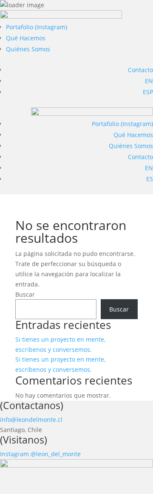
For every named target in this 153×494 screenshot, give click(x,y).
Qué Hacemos (25, 38)
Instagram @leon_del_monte (40, 454)
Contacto (140, 70)
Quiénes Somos (28, 49)
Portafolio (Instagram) (36, 27)
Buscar (25, 294)
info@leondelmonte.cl (31, 419)
